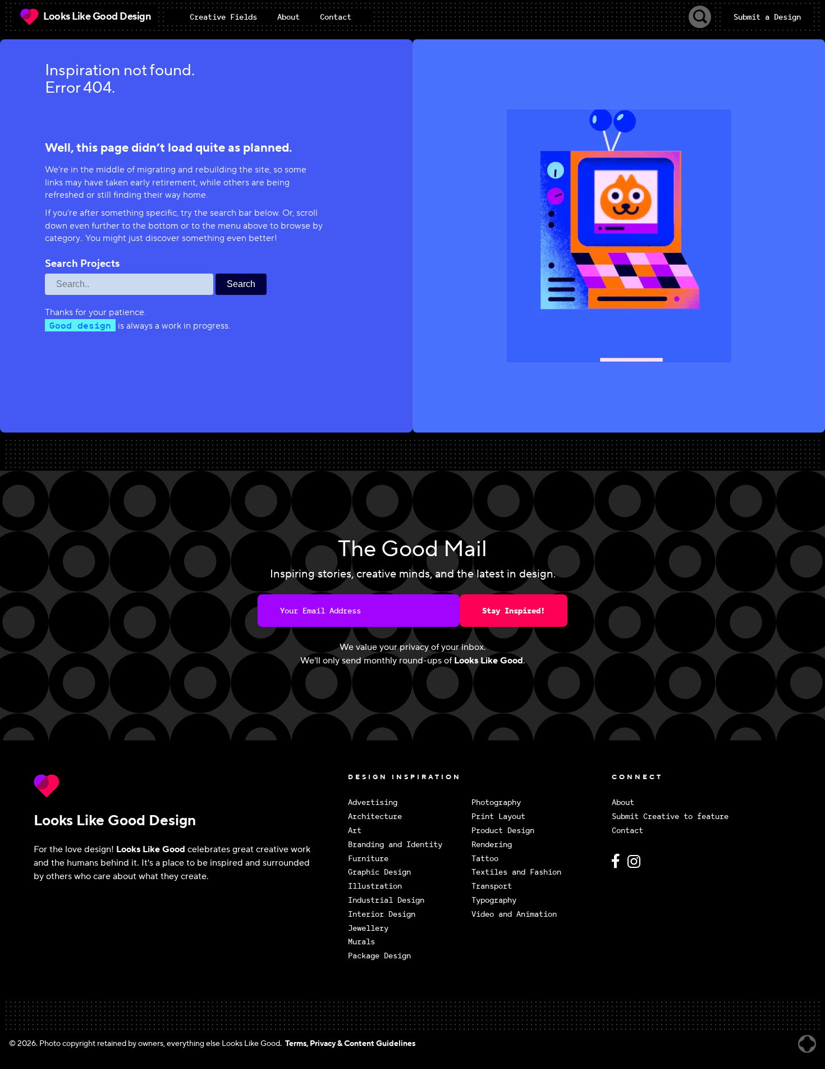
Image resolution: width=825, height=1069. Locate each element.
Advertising (372, 802)
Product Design (502, 830)
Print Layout (498, 816)
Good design (80, 325)
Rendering (491, 844)
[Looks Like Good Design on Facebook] (617, 866)
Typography (493, 900)
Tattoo (484, 858)
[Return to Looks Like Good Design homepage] (188, 786)
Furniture (368, 858)
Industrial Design (386, 900)
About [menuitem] (288, 17)
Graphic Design (379, 872)
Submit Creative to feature (670, 816)
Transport (491, 886)
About (623, 802)
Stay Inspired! (513, 611)
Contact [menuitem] (335, 17)
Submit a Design (767, 17)
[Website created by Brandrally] (807, 1044)
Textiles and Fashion (516, 872)
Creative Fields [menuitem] (223, 17)
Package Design (379, 956)
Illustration (375, 886)
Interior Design (381, 914)
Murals (361, 942)
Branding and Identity (395, 844)
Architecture (375, 816)
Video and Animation (514, 914)
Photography (496, 802)
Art (354, 830)
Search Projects (82, 264)
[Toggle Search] (700, 17)
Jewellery (368, 928)
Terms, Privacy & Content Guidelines (350, 1044)
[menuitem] (223, 16)
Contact (627, 830)
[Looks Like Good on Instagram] (636, 865)
